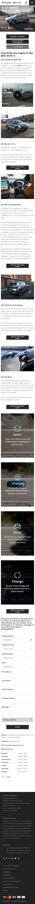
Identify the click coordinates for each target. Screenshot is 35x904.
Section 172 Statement (9, 869)
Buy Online (24, 848)
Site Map (5, 890)
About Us (14, 852)
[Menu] (32, 2)
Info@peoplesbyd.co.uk (15, 745)
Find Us (15, 850)
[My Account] (26, 2)
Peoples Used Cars (15, 848)
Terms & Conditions (8, 878)
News (19, 852)
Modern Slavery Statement (11, 865)
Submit (17, 727)
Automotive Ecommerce (19, 901)
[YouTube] (15, 858)
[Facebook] (6, 858)
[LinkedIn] (12, 858)
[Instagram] (18, 858)
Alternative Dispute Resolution (12, 881)
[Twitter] (9, 858)
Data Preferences (8, 884)
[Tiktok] (4, 858)
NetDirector (6, 901)
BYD (8, 848)
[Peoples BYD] (11, 3)
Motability (21, 850)
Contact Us (25, 852)
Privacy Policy (7, 875)
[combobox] (17, 649)
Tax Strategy (6, 872)
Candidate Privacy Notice (10, 887)
